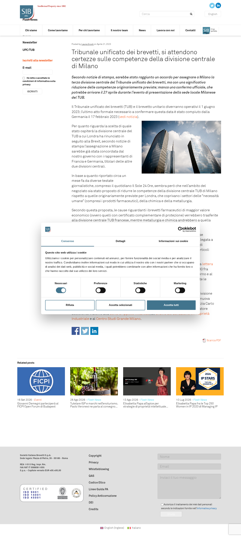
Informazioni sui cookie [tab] (173, 241)
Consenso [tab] (67, 241)
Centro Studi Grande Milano (118, 319)
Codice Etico (97, 482)
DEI (91, 502)
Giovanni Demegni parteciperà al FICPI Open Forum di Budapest (37, 405)
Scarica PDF (214, 340)
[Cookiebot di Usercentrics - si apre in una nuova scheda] (180, 229)
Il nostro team (119, 30)
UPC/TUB (29, 50)
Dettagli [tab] (120, 241)
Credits (93, 509)
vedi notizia (128, 117)
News (142, 30)
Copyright (95, 455)
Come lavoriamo (58, 30)
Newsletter (30, 42)
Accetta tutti (171, 304)
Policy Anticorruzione (103, 495)
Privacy (93, 462)
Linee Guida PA (98, 489)
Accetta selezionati (120, 304)
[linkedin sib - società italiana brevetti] (218, 5)
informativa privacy (207, 508)
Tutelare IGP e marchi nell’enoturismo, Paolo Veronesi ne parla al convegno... (94, 405)
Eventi (38, 399)
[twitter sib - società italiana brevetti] (212, 5)
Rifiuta (70, 304)
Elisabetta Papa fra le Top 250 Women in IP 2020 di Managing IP (197, 405)
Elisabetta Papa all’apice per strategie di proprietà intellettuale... (145, 405)
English (212, 14)
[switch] (101, 290)
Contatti (190, 30)
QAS (91, 476)
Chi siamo (31, 30)
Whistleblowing (99, 469)
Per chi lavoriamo (89, 30)
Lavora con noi (165, 30)
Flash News (30, 19)
